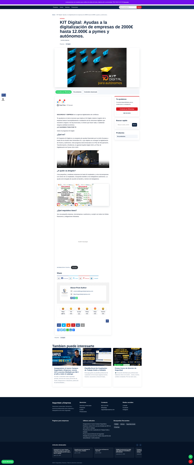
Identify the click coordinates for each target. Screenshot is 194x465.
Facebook (125, 407)
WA (190, 456)
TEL (190, 461)
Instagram (125, 409)
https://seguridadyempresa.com (81, 294)
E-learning (116, 427)
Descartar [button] (126, 2)
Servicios (67, 7)
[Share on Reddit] (68, 325)
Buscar (139, 7)
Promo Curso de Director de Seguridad (93, 434)
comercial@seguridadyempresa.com (83, 291)
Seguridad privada (130, 424)
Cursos (61, 7)
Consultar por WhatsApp (63, 92)
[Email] (83, 325)
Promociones (75, 7)
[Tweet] (64, 325)
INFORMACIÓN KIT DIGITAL (63, 267)
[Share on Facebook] (107, 322)
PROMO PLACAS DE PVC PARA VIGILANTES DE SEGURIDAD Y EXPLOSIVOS (123, 451)
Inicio (53, 14)
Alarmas (122, 424)
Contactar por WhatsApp (127, 109)
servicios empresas (65, 40)
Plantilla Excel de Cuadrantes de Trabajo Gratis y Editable (82, 450)
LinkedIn (125, 405)
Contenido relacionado (90, 92)
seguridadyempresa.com (107, 409)
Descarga (74, 267)
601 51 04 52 (126, 113)
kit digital (68, 44)
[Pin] (73, 325)
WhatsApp (104, 407)
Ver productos (77, 92)
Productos (55, 7)
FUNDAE (116, 424)
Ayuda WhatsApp (8, 461)
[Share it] (78, 325)
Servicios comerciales (85, 405)
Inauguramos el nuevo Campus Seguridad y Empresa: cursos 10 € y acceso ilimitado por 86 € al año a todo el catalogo (97, 426)
